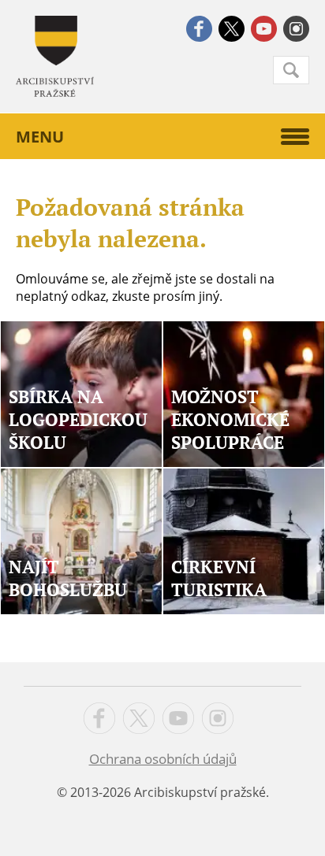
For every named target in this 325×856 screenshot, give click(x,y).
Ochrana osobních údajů (163, 759)
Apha (55, 56)
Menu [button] (40, 136)
